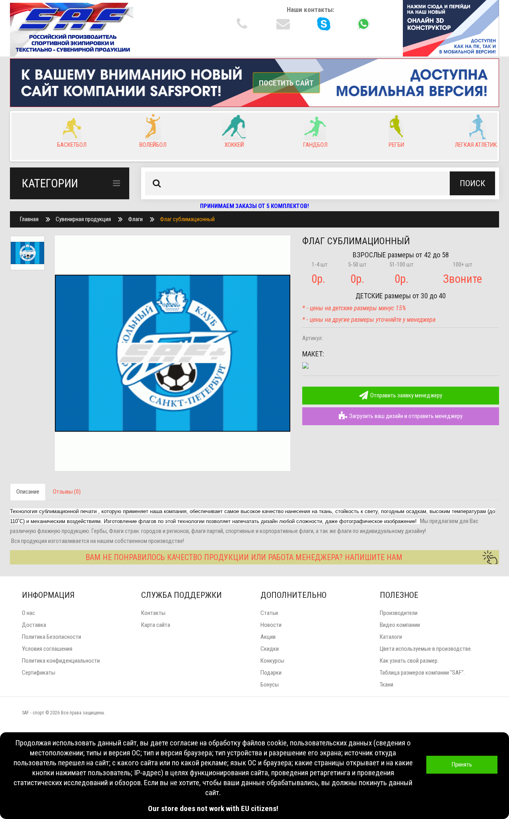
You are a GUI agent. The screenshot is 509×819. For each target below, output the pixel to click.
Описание (27, 491)
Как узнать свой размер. (409, 660)
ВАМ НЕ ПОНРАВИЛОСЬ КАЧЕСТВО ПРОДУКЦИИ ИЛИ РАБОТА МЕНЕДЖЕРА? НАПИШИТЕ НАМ (243, 557)
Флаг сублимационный (187, 219)
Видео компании (400, 624)
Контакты (153, 613)
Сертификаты (38, 672)
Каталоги (391, 636)
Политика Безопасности (51, 636)
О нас (28, 613)
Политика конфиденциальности (61, 660)
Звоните (462, 279)
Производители (399, 613)
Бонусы (269, 684)
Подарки (271, 672)
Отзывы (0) (67, 491)
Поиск (472, 183)
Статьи (269, 613)
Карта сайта (155, 624)
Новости (271, 624)
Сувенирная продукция (83, 219)
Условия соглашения (47, 648)
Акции (268, 636)
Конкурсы (272, 660)
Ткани (386, 684)
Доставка (34, 624)
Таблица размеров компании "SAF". (422, 672)
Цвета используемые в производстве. (426, 648)
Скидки (269, 648)
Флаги (135, 219)
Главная (29, 219)
